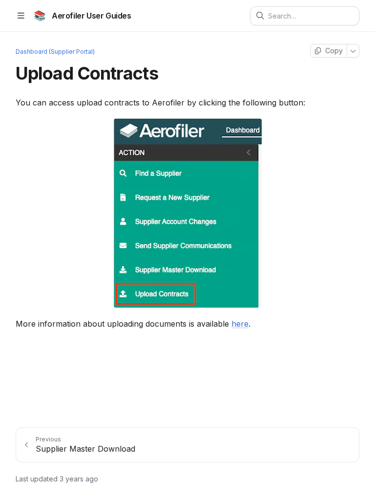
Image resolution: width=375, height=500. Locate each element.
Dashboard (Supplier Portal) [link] (55, 51)
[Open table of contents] (21, 16)
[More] (353, 51)
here (240, 324)
